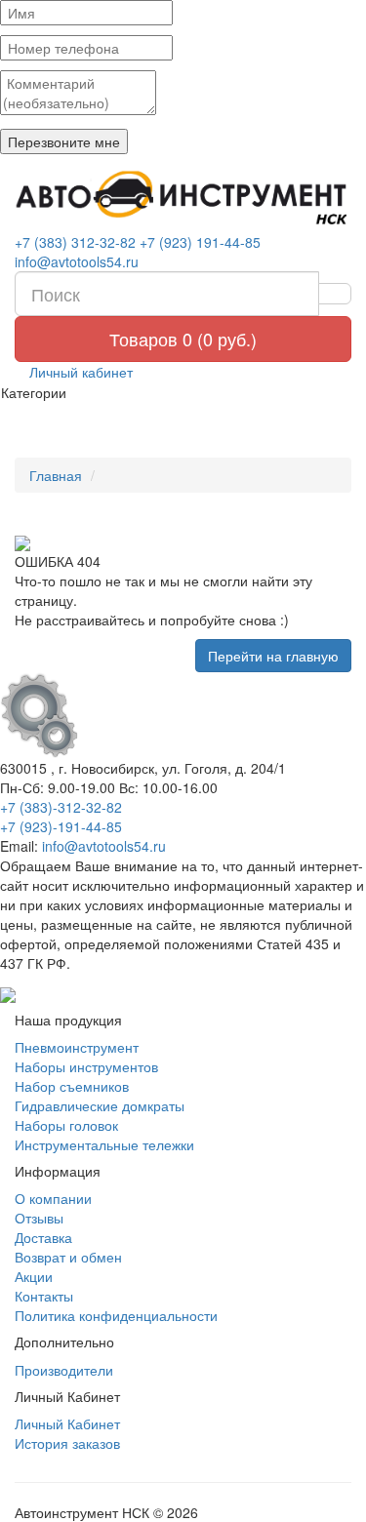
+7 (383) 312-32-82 (75, 242)
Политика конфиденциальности (116, 1315)
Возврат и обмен (68, 1256)
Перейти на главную (273, 655)
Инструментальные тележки (104, 1144)
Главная (55, 475)
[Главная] (183, 198)
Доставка (43, 1237)
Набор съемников (72, 1086)
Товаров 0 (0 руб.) (183, 338)
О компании (53, 1198)
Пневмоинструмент (77, 1047)
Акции (34, 1276)
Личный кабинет (79, 371)
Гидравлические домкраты (99, 1105)
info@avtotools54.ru (77, 261)
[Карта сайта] (8, 992)
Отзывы (39, 1217)
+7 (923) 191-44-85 (200, 242)
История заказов (67, 1443)
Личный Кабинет (67, 1423)
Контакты (44, 1295)
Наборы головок (66, 1125)
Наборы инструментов (86, 1066)
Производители (64, 1370)
